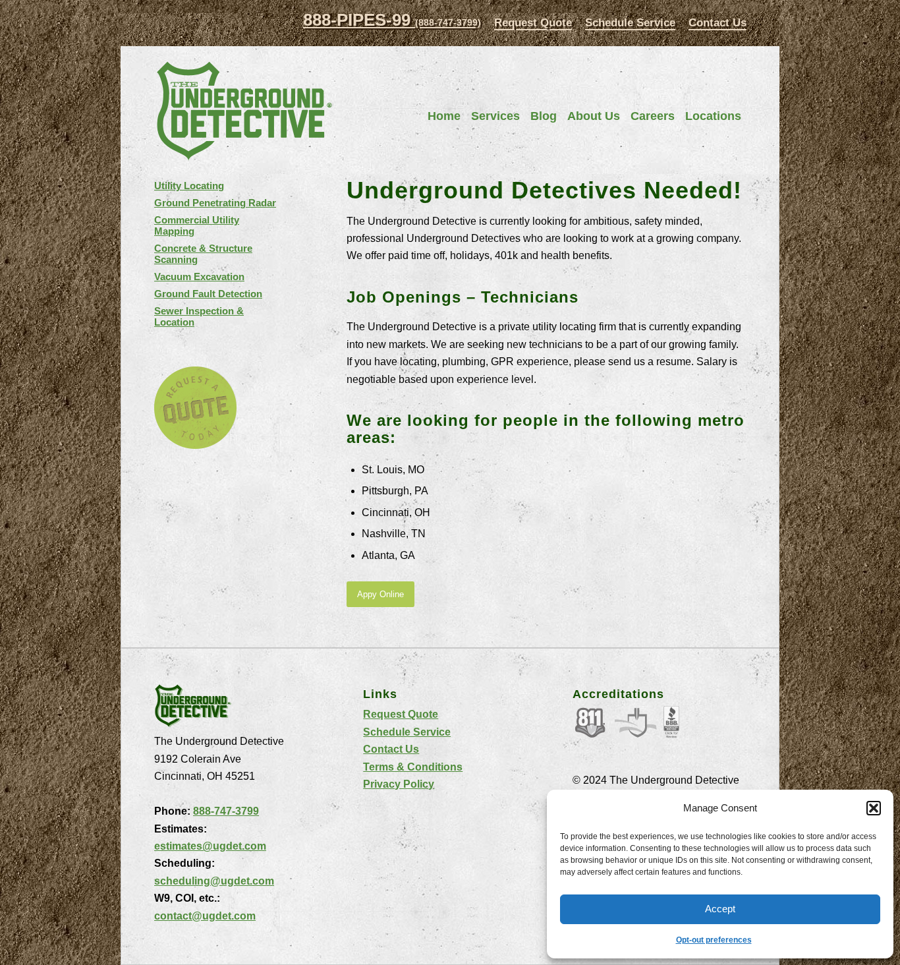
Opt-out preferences (714, 940)
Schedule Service (630, 22)
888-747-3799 (226, 811)
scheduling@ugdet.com (214, 881)
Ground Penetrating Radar (215, 202)
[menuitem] (533, 23)
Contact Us (717, 22)
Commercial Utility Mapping (196, 225)
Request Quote (533, 22)
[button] (873, 808)
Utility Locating (189, 185)
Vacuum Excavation (199, 276)
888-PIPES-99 (392, 20)
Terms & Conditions (413, 767)
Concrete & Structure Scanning (203, 254)
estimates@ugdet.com (210, 846)
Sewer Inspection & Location (199, 316)
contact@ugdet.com (205, 915)
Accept (720, 908)
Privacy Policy (398, 784)
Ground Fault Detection (208, 293)
